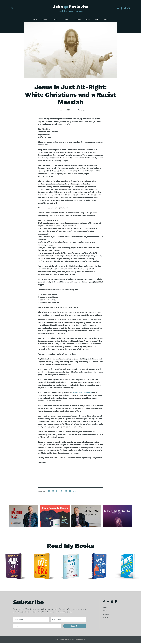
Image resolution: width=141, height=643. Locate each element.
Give (96, 19)
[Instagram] (128, 8)
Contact (106, 614)
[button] (12, 8)
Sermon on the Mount (82, 392)
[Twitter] (125, 8)
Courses (78, 19)
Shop (88, 19)
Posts (35, 19)
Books (44, 19)
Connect (66, 19)
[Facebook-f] (121, 8)
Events (55, 19)
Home (105, 607)
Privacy (105, 617)
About (106, 19)
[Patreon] (116, 601)
